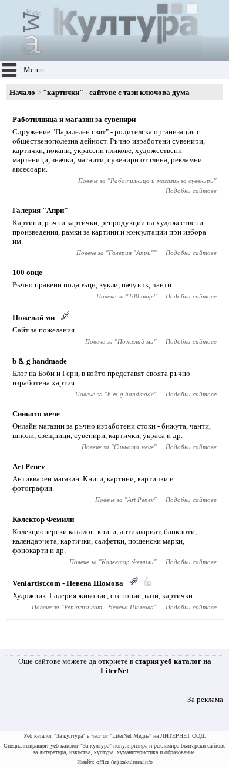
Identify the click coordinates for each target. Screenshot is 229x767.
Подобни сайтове (191, 190)
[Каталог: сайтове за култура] (102, 56)
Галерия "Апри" (40, 210)
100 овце (27, 272)
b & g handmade (39, 361)
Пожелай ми (33, 317)
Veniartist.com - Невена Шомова (67, 583)
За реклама (205, 699)
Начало (22, 92)
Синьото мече (36, 413)
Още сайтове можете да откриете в (114, 666)
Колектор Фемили (43, 519)
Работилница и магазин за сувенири (74, 119)
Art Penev (28, 466)
